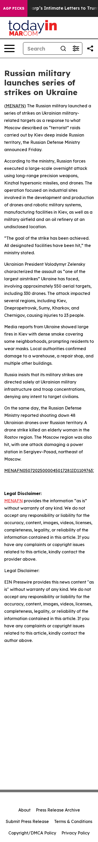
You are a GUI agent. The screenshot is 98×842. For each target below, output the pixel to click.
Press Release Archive (58, 810)
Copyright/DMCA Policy (32, 832)
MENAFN (15, 105)
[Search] (63, 48)
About (24, 810)
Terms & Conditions (73, 821)
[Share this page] (90, 48)
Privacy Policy (75, 832)
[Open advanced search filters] (76, 48)
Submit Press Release (27, 821)
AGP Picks (13, 8)
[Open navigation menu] (9, 48)
